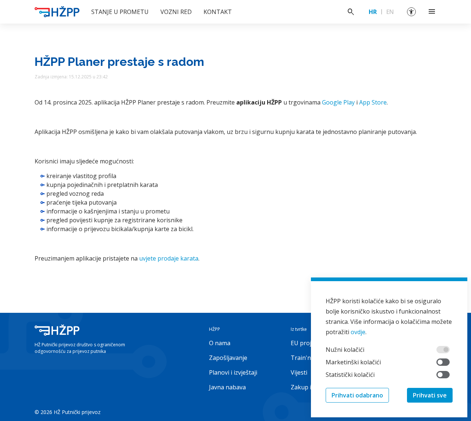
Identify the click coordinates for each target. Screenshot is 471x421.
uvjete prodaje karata (168, 258)
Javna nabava (227, 387)
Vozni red (176, 12)
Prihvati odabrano (357, 395)
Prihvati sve (430, 395)
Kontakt (217, 12)
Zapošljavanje (228, 358)
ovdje (358, 332)
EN (390, 12)
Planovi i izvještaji (233, 372)
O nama (219, 343)
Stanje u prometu (120, 12)
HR (373, 12)
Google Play (338, 102)
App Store (373, 102)
